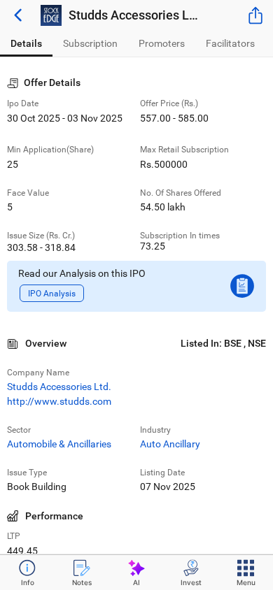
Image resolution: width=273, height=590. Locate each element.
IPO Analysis (52, 293)
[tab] (26, 44)
